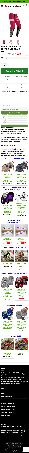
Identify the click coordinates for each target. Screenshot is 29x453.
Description (6, 106)
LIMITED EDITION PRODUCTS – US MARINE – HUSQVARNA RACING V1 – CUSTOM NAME (7, 178)
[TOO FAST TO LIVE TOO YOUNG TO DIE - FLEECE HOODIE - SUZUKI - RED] (21, 282)
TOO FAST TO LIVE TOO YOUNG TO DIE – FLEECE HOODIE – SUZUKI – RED (21, 292)
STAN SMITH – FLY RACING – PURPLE (21, 240)
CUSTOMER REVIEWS (8, 409)
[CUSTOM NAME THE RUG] (21, 344)
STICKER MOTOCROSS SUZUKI (7, 353)
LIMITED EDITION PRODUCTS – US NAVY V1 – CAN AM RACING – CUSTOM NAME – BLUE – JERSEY (7, 325)
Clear (26, 55)
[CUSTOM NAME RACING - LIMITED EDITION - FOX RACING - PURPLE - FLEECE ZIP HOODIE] (7, 198)
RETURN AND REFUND (8, 406)
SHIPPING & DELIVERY (8, 403)
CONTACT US (5, 415)
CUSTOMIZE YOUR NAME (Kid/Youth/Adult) (15, 189)
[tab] (14, 106)
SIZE (2, 57)
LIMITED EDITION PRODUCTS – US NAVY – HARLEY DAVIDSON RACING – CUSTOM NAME (21, 178)
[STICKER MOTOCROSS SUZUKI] (7, 344)
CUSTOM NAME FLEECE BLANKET (7, 264)
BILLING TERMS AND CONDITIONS (12, 400)
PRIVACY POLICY (6, 397)
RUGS (19, 336)
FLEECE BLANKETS (19, 248)
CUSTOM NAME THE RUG (21, 352)
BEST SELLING (19, 159)
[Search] (23, 5)
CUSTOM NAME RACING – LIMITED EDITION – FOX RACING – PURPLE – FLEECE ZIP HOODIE (7, 209)
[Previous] (3, 25)
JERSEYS (19, 306)
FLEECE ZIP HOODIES (19, 274)
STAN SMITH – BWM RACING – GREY (7, 240)
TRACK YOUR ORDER (8, 412)
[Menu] (2, 6)
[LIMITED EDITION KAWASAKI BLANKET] (21, 256)
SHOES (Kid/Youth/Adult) (14, 221)
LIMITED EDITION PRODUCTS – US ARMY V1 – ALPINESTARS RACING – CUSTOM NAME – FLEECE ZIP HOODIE (7, 294)
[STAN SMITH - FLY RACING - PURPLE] (21, 230)
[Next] (25, 25)
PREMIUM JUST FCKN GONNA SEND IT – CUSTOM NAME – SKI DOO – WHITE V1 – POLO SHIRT (21, 210)
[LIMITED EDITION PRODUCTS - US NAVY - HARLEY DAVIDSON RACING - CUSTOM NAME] (21, 167)
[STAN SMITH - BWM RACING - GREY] (7, 230)
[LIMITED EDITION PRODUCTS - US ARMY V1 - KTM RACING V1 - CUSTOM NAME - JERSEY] (21, 313)
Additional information (10, 109)
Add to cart (14, 70)
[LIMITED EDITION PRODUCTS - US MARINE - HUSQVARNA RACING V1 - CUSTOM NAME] (7, 167)
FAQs (3, 394)
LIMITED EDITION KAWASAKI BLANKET (21, 265)
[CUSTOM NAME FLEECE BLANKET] (7, 256)
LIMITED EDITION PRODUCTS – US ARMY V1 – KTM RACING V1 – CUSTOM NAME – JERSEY (21, 325)
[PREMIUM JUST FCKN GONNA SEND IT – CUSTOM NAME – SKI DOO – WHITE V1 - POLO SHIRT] (21, 198)
